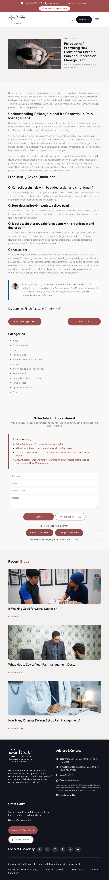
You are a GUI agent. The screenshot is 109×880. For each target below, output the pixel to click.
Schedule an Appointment (25, 321)
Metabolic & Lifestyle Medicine (27, 378)
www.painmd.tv (80, 269)
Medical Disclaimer (55, 870)
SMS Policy (77, 870)
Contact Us (84, 20)
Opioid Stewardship (22, 388)
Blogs (15, 341)
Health (15, 350)
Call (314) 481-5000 (39, 532)
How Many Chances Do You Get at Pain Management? (44, 720)
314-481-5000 (54, 3)
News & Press (19, 383)
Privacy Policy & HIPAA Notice (23, 870)
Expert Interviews (21, 345)
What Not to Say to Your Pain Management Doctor (42, 664)
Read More (14, 616)
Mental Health (19, 374)
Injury (15, 364)
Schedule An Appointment (23, 830)
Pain (14, 392)
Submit (38, 517)
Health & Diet (19, 355)
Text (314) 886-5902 (79, 3)
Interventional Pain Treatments (28, 369)
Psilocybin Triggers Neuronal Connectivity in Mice (40, 444)
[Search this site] (72, 20)
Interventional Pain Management (54, 269)
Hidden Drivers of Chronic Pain (27, 360)
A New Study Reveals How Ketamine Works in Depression (44, 448)
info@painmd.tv (67, 795)
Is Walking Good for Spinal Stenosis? (32, 608)
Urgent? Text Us (22, 839)
